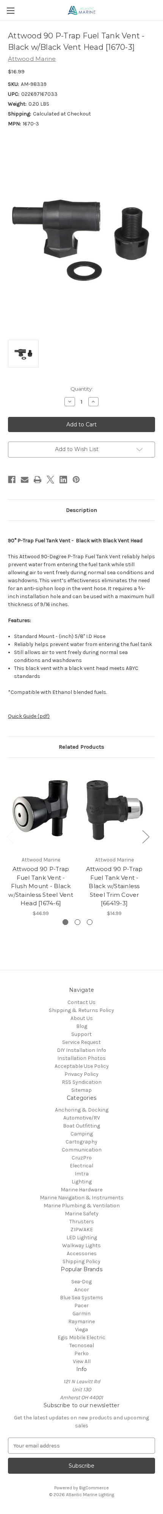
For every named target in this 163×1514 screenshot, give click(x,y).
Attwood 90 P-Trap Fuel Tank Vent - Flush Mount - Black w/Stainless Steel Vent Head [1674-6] (40, 886)
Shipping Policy (81, 1261)
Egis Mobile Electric (81, 1337)
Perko (81, 1353)
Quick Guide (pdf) (29, 716)
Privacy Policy (81, 1074)
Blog (81, 1026)
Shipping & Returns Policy (81, 1010)
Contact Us (81, 1002)
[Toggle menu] (10, 10)
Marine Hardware (81, 1189)
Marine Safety (82, 1213)
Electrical (81, 1165)
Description (81, 510)
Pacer (81, 1305)
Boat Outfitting (81, 1126)
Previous (9, 836)
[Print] (37, 479)
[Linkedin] (63, 479)
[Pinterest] (76, 479)
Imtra (82, 1173)
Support (81, 1034)
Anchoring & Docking (81, 1110)
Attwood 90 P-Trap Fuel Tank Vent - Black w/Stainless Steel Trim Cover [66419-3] (114, 886)
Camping (82, 1134)
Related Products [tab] (81, 746)
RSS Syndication (82, 1082)
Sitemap (81, 1090)
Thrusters (81, 1221)
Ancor (81, 1289)
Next (145, 836)
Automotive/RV (81, 1118)
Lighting (82, 1181)
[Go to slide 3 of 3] (89, 922)
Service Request (81, 1042)
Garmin (81, 1313)
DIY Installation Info (81, 1050)
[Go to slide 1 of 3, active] (65, 922)
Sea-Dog (81, 1281)
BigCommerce (94, 1487)
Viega (81, 1329)
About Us (82, 1018)
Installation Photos (81, 1058)
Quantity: (82, 389)
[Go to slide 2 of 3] (77, 922)
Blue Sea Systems (81, 1297)
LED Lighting (81, 1237)
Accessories (82, 1253)
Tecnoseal (81, 1345)
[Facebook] (12, 479)
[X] (50, 479)
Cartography (81, 1142)
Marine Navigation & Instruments (82, 1197)
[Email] (24, 479)
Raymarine (81, 1321)
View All (82, 1361)
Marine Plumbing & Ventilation (82, 1205)
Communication (82, 1150)
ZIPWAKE (82, 1229)
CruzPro (82, 1158)
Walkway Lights (81, 1245)
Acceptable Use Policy (82, 1066)
